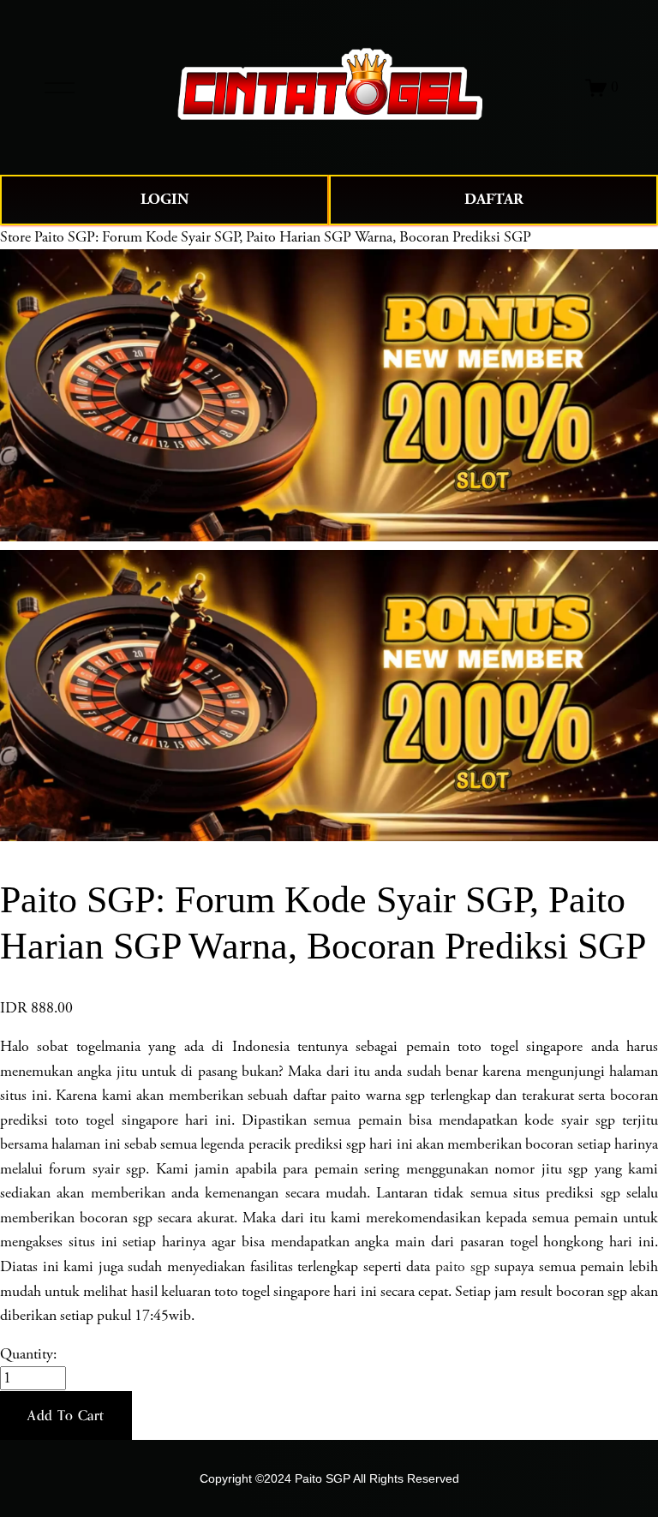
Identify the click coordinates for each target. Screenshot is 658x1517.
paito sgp (462, 1266)
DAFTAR (493, 199)
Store (15, 237)
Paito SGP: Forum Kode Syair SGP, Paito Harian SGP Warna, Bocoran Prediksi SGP (282, 237)
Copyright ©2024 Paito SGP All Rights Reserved (329, 1478)
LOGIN (164, 199)
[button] (66, 1416)
